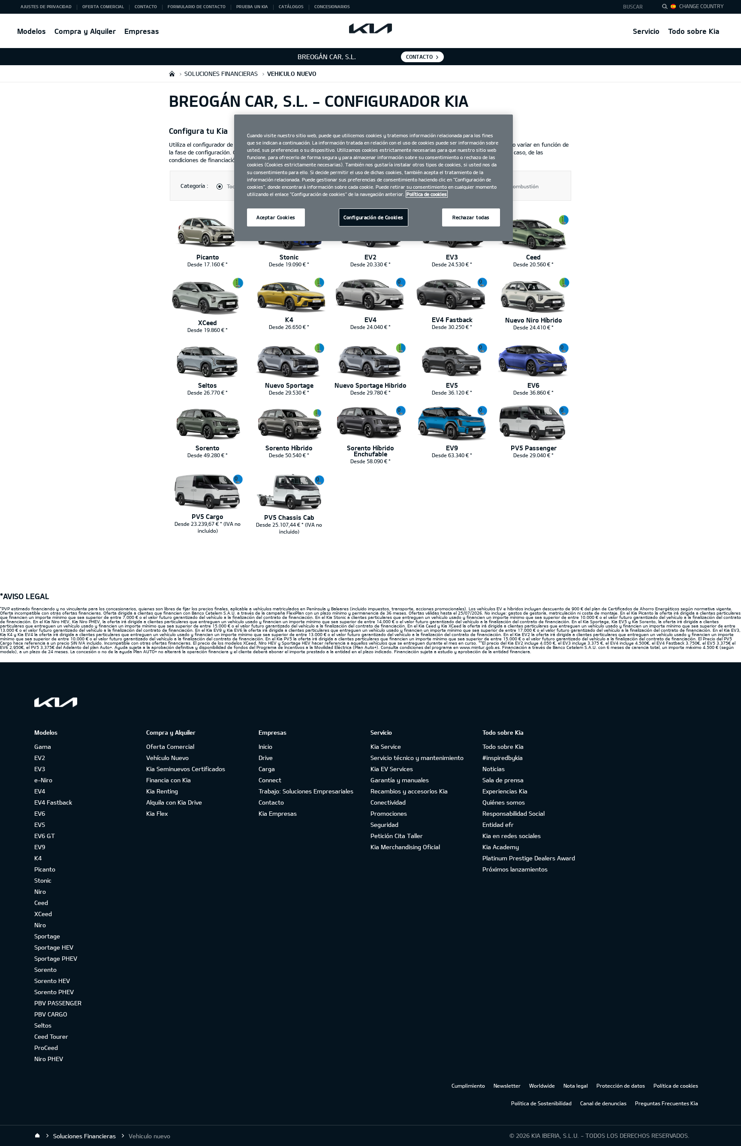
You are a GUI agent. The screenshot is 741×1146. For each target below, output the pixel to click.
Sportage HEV (53, 947)
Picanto (44, 869)
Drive (266, 757)
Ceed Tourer (51, 1036)
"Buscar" (667, 8)
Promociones (388, 813)
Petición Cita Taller (396, 835)
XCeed (43, 913)
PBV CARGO (50, 1014)
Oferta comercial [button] (103, 6)
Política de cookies (676, 1086)
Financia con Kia (168, 780)
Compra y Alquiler (85, 31)
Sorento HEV (52, 980)
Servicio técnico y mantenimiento (417, 757)
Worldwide (542, 1086)
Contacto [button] (146, 6)
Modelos (31, 31)
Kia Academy (500, 846)
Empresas (141, 31)
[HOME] (172, 73)
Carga (267, 768)
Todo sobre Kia (694, 31)
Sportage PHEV (55, 958)
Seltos (42, 1025)
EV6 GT (44, 835)
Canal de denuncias (603, 1103)
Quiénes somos (503, 802)
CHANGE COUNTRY (701, 6)
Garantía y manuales (399, 780)
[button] (635, 7)
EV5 (39, 824)
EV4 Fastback (53, 802)
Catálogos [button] (291, 6)
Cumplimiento (468, 1086)
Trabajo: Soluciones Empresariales (306, 791)
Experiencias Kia (504, 791)
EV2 (39, 757)
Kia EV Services (391, 768)
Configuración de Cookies (373, 217)
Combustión (524, 186)
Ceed (41, 902)
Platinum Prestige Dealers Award (528, 858)
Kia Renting (162, 791)
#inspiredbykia (502, 757)
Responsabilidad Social (513, 813)
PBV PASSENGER (57, 1003)
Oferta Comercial (170, 746)
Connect (270, 780)
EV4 (39, 791)
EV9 (39, 846)
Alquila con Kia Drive (174, 802)
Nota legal (575, 1086)
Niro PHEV (48, 1058)
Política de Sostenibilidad (541, 1103)
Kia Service (385, 746)
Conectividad (388, 802)
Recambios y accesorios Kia (409, 791)
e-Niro (43, 780)
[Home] (37, 1135)
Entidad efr (498, 824)
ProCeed (46, 1047)
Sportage (47, 936)
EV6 (39, 813)
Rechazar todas (471, 217)
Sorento (45, 969)
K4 (38, 858)
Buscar (633, 6)
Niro (40, 891)
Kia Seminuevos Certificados (185, 768)
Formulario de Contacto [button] (197, 6)
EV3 (39, 768)
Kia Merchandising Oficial (405, 846)
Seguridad (384, 824)
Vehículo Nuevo (167, 757)
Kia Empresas (278, 813)
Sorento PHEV (54, 991)
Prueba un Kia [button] (252, 6)
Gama (42, 746)
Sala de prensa (503, 780)
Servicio (646, 31)
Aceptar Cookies (275, 217)
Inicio (265, 746)
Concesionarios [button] (332, 6)
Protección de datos (620, 1086)
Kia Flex (157, 813)
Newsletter (507, 1086)
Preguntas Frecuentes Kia (666, 1103)
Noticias (493, 768)
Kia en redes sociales (511, 835)
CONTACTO (419, 57)
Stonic (42, 880)
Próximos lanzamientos (515, 869)
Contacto (271, 802)
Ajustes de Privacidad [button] (46, 6)
